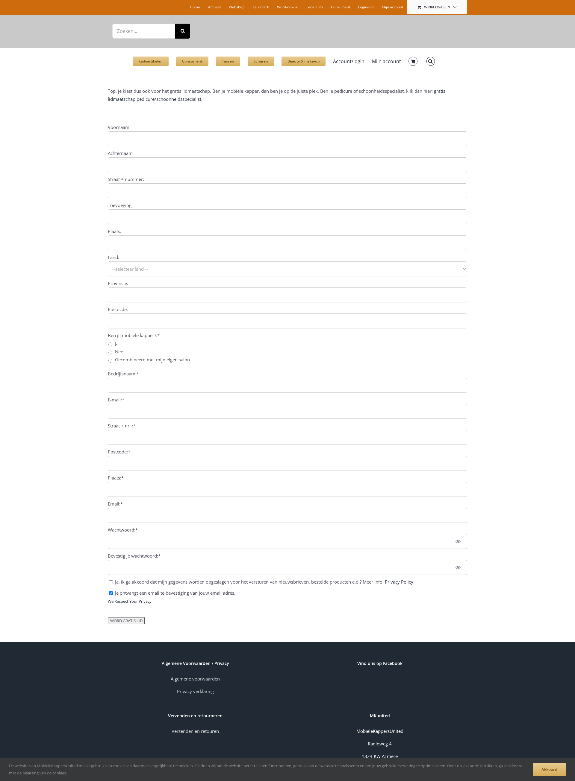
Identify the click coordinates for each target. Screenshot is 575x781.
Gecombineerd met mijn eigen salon (152, 360)
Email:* (115, 504)
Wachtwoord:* (123, 530)
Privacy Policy (399, 582)
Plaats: (114, 231)
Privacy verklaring (195, 691)
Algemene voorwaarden (195, 679)
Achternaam (120, 153)
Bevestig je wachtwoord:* (134, 556)
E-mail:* (116, 400)
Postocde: (118, 309)
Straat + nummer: (126, 179)
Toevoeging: (120, 205)
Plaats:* (116, 478)
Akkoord (549, 769)
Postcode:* (119, 452)
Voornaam (118, 127)
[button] (430, 58)
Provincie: (118, 283)
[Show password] (458, 541)
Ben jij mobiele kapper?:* (134, 335)
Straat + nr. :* (121, 426)
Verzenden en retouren (195, 731)
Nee (119, 351)
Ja (117, 343)
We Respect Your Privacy (130, 601)
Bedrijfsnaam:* (123, 374)
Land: (113, 257)
